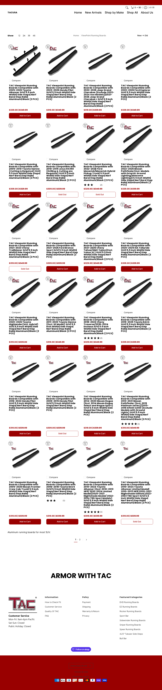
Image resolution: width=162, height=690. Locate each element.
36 (29, 36)
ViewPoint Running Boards (93, 35)
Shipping (86, 607)
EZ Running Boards (128, 607)
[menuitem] (136, 7)
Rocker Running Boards (130, 611)
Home (76, 35)
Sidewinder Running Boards (132, 620)
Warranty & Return (90, 611)
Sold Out (62, 194)
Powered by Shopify (81, 676)
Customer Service (53, 607)
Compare (16, 80)
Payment (86, 602)
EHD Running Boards (129, 602)
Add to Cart (25, 115)
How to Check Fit (53, 602)
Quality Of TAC (52, 611)
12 (19, 36)
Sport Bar (124, 616)
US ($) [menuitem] (152, 7)
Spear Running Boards (130, 629)
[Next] (86, 540)
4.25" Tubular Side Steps (131, 634)
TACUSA (12, 12)
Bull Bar (123, 638)
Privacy (85, 616)
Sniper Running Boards (130, 625)
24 (24, 36)
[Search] (127, 7)
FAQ (47, 616)
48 (34, 36)
